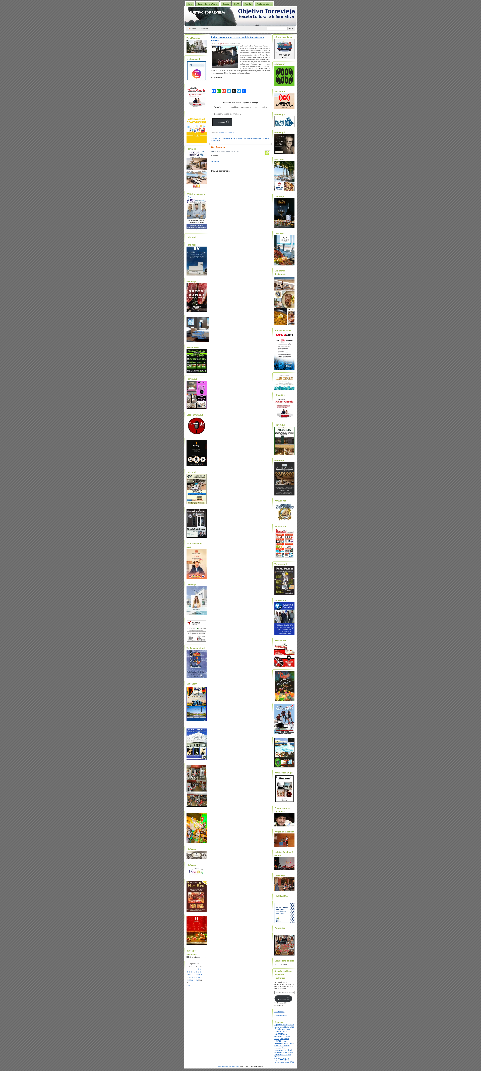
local (285, 1045)
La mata (280, 1045)
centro (282, 1027)
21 (197, 977)
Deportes (279, 1034)
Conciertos (279, 1029)
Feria (281, 1039)
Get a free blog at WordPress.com (228, 1066)
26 (192, 980)
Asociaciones (229, 132)
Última (291, 1062)
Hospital (291, 1043)
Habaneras (278, 1043)
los (288, 1046)
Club (292, 1027)
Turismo (276, 1062)
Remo (287, 1052)
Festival (286, 1039)
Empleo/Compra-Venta (207, 4)
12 (192, 975)
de (286, 1031)
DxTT (236, 4)
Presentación (278, 1050)
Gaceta (226, 4)
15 (199, 975)
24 (188, 980)
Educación (286, 1036)
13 (194, 975)
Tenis (289, 1055)
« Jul (188, 985)
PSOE (286, 1050)
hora (286, 1043)
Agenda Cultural (280, 1025)
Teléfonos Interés (264, 4)
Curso (283, 1031)
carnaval (291, 1025)
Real (290, 1050)
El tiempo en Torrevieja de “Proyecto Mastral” (227, 138)
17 (188, 977)
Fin (283, 1041)
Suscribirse (220, 123)
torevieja (277, 1056)
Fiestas (277, 1041)
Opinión (284, 1048)
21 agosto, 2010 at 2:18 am (227, 151)
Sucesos (278, 1055)
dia (286, 1034)
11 (190, 975)
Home (190, 4)
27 (194, 980)
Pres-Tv (248, 4)
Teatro (284, 1054)
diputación (278, 1036)
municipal (277, 1048)
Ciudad (286, 1027)
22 (199, 977)
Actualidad (222, 132)
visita (286, 1062)
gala (285, 1041)
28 (197, 980)
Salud (291, 1052)
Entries (194, 28)
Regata (276, 1052)
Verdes (282, 1062)
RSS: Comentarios (280, 1015)
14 (197, 975)
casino (276, 1027)
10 (188, 975)
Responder (215, 161)
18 (190, 977)
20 (194, 977)
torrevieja (281, 1059)
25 (190, 980)
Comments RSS (205, 28)
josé (275, 1045)
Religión (282, 1052)
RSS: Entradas (279, 1012)
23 (201, 977)
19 (192, 977)
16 (201, 975)
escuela (276, 1039)
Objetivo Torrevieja (206, 12)
